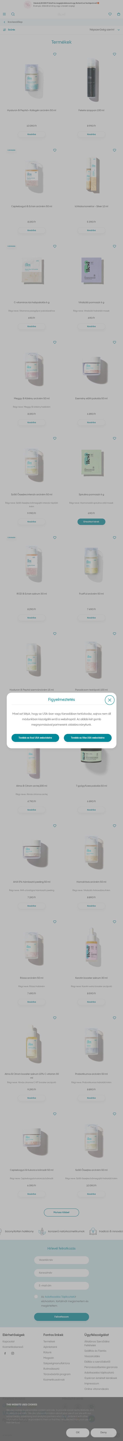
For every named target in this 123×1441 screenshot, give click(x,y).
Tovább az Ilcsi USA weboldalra (35, 738)
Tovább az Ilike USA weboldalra (87, 738)
